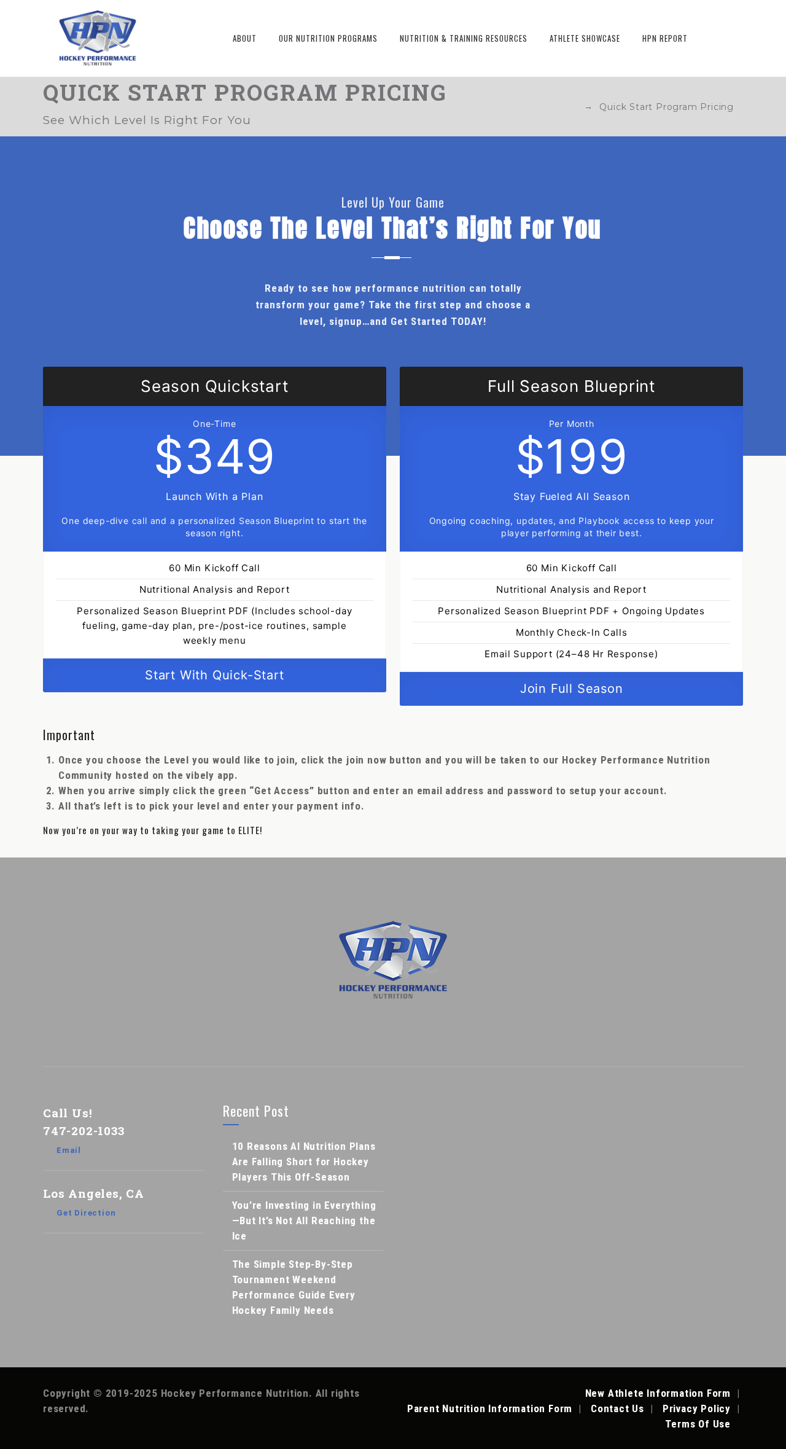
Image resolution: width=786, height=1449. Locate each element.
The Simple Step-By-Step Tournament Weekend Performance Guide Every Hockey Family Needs (294, 1287)
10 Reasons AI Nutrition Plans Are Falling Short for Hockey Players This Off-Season (304, 1161)
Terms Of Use (698, 1424)
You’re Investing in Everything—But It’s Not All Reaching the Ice (304, 1220)
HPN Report (665, 38)
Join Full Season (571, 688)
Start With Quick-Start (214, 675)
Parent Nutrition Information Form (489, 1408)
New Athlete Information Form (658, 1393)
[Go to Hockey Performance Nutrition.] (571, 106)
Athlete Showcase (585, 38)
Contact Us (617, 1408)
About (245, 38)
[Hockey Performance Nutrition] (97, 38)
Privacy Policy (697, 1408)
